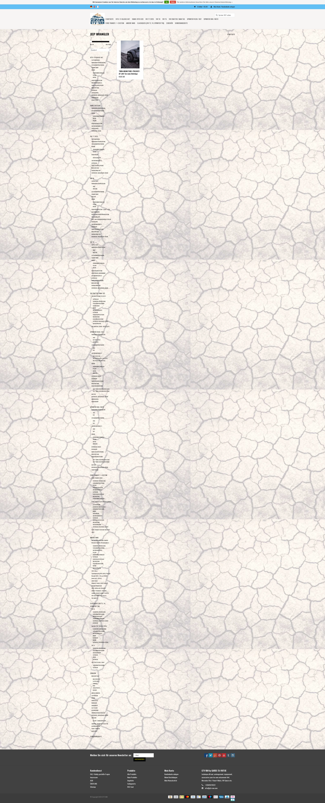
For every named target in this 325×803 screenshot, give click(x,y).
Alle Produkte (131, 774)
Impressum (94, 777)
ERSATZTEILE (95, 100)
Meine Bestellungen (170, 777)
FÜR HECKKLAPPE (97, 158)
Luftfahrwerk (95, 181)
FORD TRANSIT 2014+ (97, 478)
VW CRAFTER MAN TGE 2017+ (99, 296)
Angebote (130, 780)
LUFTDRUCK (95, 696)
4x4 (94, 350)
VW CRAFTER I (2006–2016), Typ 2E (100, 326)
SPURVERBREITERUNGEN (98, 73)
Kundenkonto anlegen (171, 774)
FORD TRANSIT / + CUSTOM (114, 23)
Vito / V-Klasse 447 (123, 19)
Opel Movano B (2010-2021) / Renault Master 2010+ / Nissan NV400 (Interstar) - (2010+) (101, 575)
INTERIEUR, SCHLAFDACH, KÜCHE (100, 95)
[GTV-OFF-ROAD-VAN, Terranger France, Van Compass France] (97, 19)
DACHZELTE (94, 731)
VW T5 (164, 19)
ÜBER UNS (93, 783)
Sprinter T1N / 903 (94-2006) (99, 626)
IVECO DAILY (95, 581)
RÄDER (93, 70)
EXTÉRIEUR (94, 90)
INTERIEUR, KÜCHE (96, 131)
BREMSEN (95, 373)
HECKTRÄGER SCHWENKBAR (98, 273)
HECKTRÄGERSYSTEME (98, 319)
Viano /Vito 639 (137, 19)
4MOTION (95, 189)
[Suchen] (216, 15)
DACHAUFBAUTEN (96, 170)
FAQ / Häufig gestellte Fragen (100, 774)
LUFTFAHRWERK (96, 60)
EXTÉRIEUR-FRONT (96, 376)
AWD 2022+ (96, 342)
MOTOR (94, 197)
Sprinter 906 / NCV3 (211, 19)
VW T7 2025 (149, 19)
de (91, 7)
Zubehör (169, 23)
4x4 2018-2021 (96, 340)
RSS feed (130, 786)
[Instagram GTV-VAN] (233, 755)
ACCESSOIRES (95, 93)
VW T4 (93, 609)
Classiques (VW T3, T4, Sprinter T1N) (150, 23)
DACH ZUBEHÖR (96, 728)
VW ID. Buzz (95, 571)
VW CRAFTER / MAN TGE (177, 19)
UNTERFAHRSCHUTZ (97, 83)
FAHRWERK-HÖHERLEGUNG (98, 63)
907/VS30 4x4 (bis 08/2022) (100, 358)
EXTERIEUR (94, 449)
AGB (91, 780)
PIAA (94, 686)
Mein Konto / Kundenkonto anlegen (224, 7)
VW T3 (93, 645)
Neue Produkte (132, 777)
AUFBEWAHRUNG (96, 726)
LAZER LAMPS (96, 681)
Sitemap (93, 786)
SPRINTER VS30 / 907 (194, 19)
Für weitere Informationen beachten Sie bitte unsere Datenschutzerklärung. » (204, 2)
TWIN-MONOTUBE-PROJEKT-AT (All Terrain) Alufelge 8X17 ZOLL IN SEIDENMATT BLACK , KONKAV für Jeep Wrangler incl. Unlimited (129, 72)
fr (98, 7)
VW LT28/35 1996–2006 (98, 662)
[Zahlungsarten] (170, 797)
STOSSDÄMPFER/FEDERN (98, 65)
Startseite (109, 19)
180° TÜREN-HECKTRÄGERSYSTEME (101, 389)
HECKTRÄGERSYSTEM (97, 80)
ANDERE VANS (130, 23)
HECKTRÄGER (95, 155)
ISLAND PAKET (95, 67)
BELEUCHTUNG (95, 676)
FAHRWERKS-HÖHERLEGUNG (99, 629)
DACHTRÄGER (95, 98)
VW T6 (158, 19)
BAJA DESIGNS (96, 679)
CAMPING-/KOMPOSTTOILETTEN (100, 724)
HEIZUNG (94, 718)
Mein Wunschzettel (170, 780)
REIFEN (94, 77)
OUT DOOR (95, 708)
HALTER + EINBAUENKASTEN (99, 721)
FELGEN (94, 75)
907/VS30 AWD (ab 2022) (99, 361)
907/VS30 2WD (96, 356)
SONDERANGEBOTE (181, 23)
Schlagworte (131, 783)
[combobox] (225, 15)
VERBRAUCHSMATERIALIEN (98, 713)
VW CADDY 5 (95, 598)
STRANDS (95, 683)
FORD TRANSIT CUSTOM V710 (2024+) (101, 502)
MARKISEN (94, 703)
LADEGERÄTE (95, 705)
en (94, 7)
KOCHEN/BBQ (95, 710)
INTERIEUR (95, 659)
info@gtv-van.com (211, 788)
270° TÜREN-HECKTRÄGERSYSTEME (101, 391)
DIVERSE (95, 690)
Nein (173, 2)
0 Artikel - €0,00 (202, 7)
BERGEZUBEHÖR (96, 693)
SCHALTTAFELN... (97, 688)
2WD (94, 186)
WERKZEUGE (95, 700)
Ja (166, 2)
